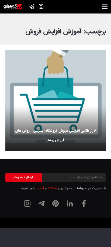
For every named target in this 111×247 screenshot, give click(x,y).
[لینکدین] (69, 203)
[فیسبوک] (83, 203)
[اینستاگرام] (41, 6)
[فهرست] (104, 6)
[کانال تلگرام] (31, 6)
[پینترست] (55, 203)
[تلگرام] (41, 203)
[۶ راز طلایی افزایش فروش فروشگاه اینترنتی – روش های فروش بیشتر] (55, 100)
